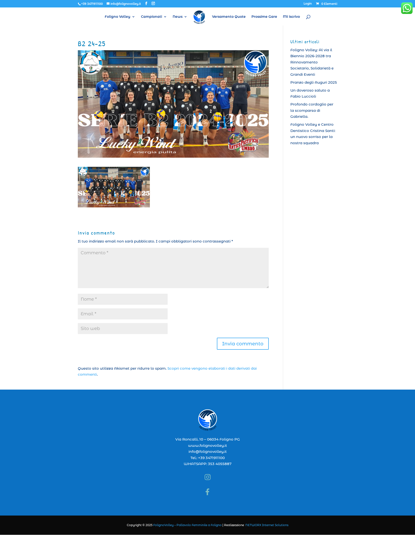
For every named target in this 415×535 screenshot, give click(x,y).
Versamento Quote (229, 17)
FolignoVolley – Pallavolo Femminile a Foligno (187, 525)
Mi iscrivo (291, 17)
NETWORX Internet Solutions (266, 525)
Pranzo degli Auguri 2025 (313, 82)
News (178, 17)
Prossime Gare (264, 17)
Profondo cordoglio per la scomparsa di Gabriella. (311, 110)
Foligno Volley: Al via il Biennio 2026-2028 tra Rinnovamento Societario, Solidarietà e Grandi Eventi (312, 62)
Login (308, 3)
